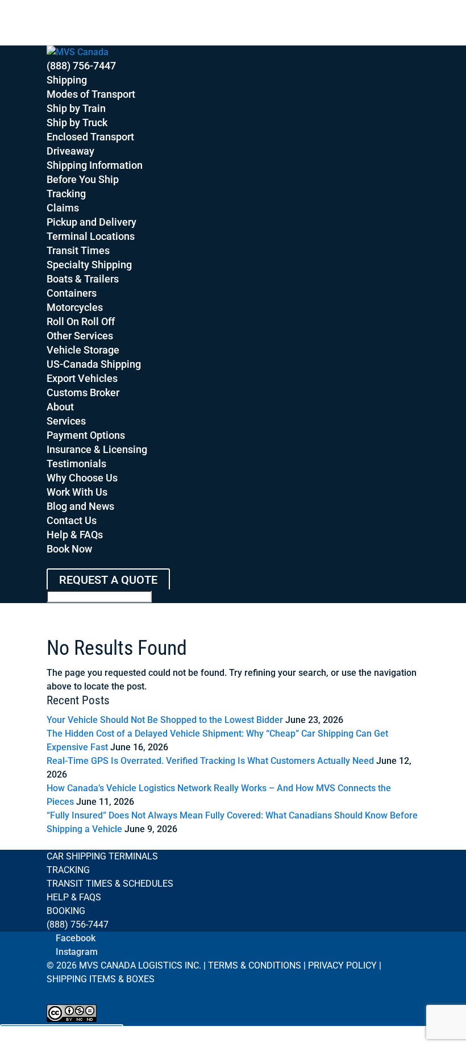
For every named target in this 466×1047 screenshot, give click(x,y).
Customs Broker (83, 392)
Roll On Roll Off (81, 321)
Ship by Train (76, 108)
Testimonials (76, 464)
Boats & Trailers (83, 279)
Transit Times (78, 250)
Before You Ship (83, 179)
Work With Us (77, 492)
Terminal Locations (91, 236)
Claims (63, 208)
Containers (72, 293)
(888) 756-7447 (81, 66)
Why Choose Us (82, 478)
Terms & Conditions (254, 965)
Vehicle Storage (83, 350)
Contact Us (72, 520)
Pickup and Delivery (91, 222)
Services (66, 421)
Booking (66, 910)
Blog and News (80, 506)
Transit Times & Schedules (110, 883)
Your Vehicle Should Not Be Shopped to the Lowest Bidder (165, 719)
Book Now (69, 549)
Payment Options (86, 435)
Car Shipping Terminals (102, 856)
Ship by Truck (77, 122)
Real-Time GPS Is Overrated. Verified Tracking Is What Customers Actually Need (210, 760)
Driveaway (70, 151)
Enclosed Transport (90, 137)
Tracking (66, 194)
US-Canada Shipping (94, 364)
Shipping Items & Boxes (101, 979)
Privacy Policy (342, 965)
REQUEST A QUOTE (108, 580)
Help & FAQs (75, 535)
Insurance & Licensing (97, 449)
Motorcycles (75, 307)
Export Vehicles (82, 378)
